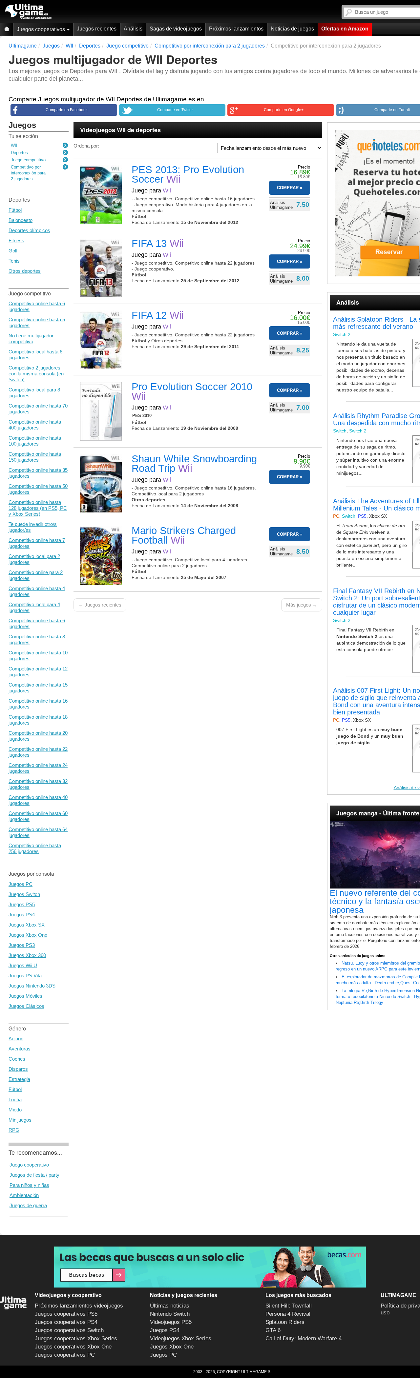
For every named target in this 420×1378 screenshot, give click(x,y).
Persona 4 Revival (287, 1314)
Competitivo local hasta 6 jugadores (35, 354)
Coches (17, 1059)
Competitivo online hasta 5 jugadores (37, 322)
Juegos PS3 (22, 945)
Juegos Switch (24, 894)
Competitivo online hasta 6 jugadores (37, 306)
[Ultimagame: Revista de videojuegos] (6, 29)
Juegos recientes (96, 28)
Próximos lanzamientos (236, 28)
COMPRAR (288, 187)
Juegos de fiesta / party (34, 1175)
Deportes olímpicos (29, 230)
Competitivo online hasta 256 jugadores (35, 848)
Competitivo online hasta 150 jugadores (35, 457)
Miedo (15, 1109)
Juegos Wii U (23, 965)
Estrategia (19, 1079)
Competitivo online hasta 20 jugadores (38, 736)
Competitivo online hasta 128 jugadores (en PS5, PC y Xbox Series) (38, 508)
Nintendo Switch (170, 1314)
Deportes (19, 152)
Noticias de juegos (292, 28)
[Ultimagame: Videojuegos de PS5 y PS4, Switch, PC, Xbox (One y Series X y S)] (28, 12)
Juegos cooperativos (41, 29)
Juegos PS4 (22, 914)
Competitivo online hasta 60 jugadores (38, 816)
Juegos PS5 (22, 904)
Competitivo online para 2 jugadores (36, 575)
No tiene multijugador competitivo (31, 338)
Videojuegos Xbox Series (180, 1338)
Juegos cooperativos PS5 (66, 1314)
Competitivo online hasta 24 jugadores (38, 768)
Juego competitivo (28, 159)
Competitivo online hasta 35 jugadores (38, 473)
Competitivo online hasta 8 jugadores (37, 639)
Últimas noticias (169, 1306)
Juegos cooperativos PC (65, 1355)
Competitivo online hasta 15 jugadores (38, 687)
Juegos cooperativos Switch (69, 1330)
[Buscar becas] (210, 1267)
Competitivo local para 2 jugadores (34, 559)
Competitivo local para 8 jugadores (34, 392)
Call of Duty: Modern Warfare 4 (303, 1338)
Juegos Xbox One (28, 935)
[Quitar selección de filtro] (66, 146)
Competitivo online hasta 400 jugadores (35, 424)
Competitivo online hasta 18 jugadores (38, 720)
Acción (16, 1038)
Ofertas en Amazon (344, 28)
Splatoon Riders (284, 1322)
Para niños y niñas (29, 1185)
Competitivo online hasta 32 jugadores (38, 784)
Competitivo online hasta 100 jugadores (35, 441)
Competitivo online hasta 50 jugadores (38, 489)
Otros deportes (25, 271)
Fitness (16, 240)
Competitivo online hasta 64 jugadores (38, 832)
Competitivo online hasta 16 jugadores (38, 703)
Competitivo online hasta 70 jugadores (38, 408)
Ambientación (24, 1195)
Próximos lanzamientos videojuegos (79, 1306)
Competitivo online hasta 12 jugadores (38, 671)
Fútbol (15, 210)
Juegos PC (20, 884)
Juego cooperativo (29, 1165)
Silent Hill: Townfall (288, 1306)
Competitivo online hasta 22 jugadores (38, 752)
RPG (14, 1130)
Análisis (133, 28)
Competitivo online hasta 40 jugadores (38, 800)
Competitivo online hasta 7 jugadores (37, 543)
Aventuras (20, 1048)
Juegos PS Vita (25, 975)
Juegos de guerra (28, 1205)
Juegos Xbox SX (27, 925)
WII (14, 145)
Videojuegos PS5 (171, 1322)
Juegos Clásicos (26, 1006)
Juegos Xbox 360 (27, 955)
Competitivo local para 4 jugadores (34, 607)
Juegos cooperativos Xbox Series (76, 1338)
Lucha (15, 1099)
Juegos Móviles (25, 996)
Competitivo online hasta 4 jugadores (37, 591)
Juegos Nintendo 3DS (32, 986)
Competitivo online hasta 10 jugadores (38, 655)
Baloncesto (20, 220)
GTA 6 (273, 1330)
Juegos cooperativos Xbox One (73, 1347)
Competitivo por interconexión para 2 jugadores (28, 173)
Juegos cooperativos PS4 (66, 1322)
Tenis (14, 261)
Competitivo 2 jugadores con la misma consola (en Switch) (36, 373)
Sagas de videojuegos (176, 28)
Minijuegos (20, 1120)
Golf (13, 250)
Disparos (18, 1069)
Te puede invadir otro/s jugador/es (33, 527)
